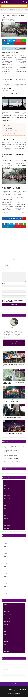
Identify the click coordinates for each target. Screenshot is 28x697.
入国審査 (13, 20)
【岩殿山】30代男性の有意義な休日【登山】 (12, 461)
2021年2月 (6, 556)
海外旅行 (12, 9)
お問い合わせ (23, 689)
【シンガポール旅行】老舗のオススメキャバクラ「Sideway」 (13, 434)
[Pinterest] (20, 43)
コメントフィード (7, 669)
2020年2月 (6, 593)
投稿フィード (6, 666)
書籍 (6, 512)
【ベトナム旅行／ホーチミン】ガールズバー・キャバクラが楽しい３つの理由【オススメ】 (13, 400)
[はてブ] (14, 40)
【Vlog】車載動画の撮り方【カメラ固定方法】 (12, 417)
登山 (6, 522)
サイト (3, 294)
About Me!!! (5, 689)
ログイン (5, 662)
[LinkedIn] (8, 43)
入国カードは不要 (8, 128)
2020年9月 (6, 570)
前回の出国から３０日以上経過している (12, 130)
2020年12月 (6, 563)
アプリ (6, 482)
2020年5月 (6, 583)
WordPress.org (6, 672)
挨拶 (6, 505)
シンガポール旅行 (8, 492)
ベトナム (4, 20)
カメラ (23, 404)
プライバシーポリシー (14, 689)
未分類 (6, 515)
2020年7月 (6, 576)
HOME (3, 9)
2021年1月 (6, 560)
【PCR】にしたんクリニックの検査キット (11, 455)
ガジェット (7, 488)
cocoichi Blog (4, 2)
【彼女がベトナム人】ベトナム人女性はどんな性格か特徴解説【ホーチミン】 (13, 383)
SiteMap (14, 690)
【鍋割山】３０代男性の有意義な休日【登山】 (12, 458)
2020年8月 (6, 573)
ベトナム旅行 (18, 9)
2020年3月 (6, 590)
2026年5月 (6, 540)
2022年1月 (6, 543)
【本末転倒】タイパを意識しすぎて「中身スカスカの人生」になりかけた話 (14, 447)
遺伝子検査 (7, 528)
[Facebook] (4, 40)
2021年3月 (6, 553)
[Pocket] (18, 40)
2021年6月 (6, 546)
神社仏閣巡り (7, 525)
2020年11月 (6, 566)
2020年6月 (6, 580)
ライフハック (22, 351)
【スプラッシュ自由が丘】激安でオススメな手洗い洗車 (13, 365)
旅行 (7, 9)
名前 (3, 283)
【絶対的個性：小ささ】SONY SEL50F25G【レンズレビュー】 (13, 451)
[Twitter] (9, 40)
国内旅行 (6, 502)
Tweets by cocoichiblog (7, 471)
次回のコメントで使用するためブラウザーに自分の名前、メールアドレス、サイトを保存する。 (14, 301)
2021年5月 (6, 550)
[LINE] (23, 40)
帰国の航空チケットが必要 (9, 133)
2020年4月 (6, 586)
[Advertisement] (14, 245)
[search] (25, 6)
